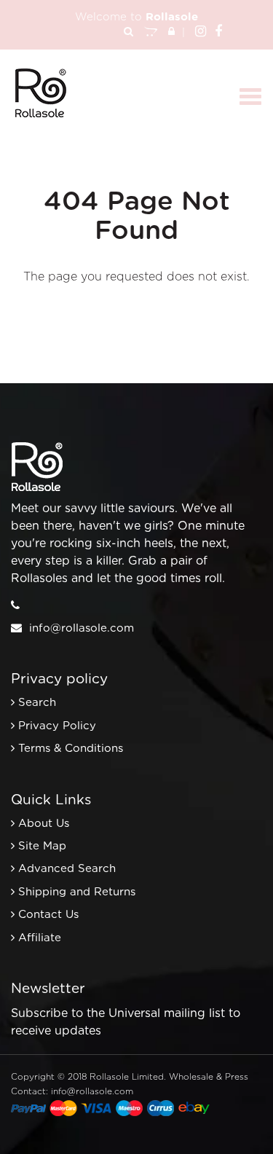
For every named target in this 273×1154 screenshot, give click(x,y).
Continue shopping (125, 306)
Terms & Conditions (70, 748)
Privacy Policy (57, 726)
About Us (43, 823)
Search (37, 702)
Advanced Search (67, 868)
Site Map (42, 846)
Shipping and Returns (76, 892)
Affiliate (39, 938)
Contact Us (48, 914)
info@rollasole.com (81, 628)
